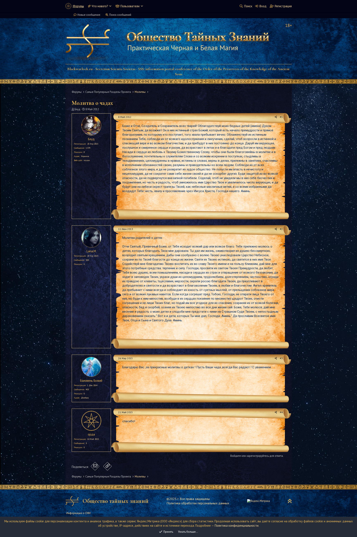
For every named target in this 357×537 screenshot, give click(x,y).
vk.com (87, 160)
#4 (281, 412)
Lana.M (91, 251)
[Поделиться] (275, 117)
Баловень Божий (91, 381)
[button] (110, 6)
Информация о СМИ (78, 513)
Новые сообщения (88, 15)
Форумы (78, 6)
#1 (281, 116)
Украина (85, 156)
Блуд (77, 109)
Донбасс (85, 397)
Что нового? (100, 6)
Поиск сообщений (120, 15)
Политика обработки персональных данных (198, 503)
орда (91, 434)
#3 (281, 358)
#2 (281, 229)
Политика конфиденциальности (236, 525)
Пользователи (129, 6)
